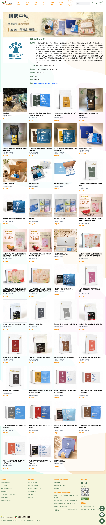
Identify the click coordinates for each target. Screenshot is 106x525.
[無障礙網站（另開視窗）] (93, 499)
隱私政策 (30, 494)
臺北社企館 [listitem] (4, 497)
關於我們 (57, 483)
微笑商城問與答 (32, 483)
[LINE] (85, 483)
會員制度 (30, 497)
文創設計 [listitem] (4, 486)
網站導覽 (101, 3)
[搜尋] (92, 3)
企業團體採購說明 (33, 486)
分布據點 (57, 489)
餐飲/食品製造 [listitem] (5, 483)
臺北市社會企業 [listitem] (6, 500)
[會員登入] (96, 3)
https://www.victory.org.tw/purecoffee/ (45, 83)
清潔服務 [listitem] (4, 491)
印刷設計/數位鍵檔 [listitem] (6, 489)
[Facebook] (82, 483)
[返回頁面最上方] (102, 521)
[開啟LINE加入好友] (102, 514)
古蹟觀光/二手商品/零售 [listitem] (8, 494)
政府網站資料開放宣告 (34, 489)
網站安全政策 (32, 491)
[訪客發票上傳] (102, 508)
